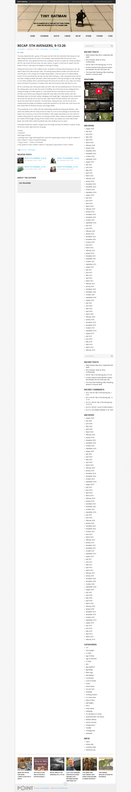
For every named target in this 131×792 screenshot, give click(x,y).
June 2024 (89, 200)
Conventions (90, 678)
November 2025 (91, 153)
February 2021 (90, 283)
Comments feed (91, 747)
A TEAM (88, 653)
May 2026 (89, 137)
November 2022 (91, 239)
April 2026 (89, 140)
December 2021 (91, 256)
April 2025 (89, 173)
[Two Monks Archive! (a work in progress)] (106, 764)
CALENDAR (44, 36)
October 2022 (90, 242)
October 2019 (90, 328)
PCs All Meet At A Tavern (94, 714)
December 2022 (91, 236)
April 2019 (89, 344)
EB (87, 392)
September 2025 (91, 159)
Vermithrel (89, 733)
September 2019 (91, 330)
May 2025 (89, 170)
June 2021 (89, 272)
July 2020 (89, 303)
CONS (110, 36)
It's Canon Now (91, 697)
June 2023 (89, 228)
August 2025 (90, 162)
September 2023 (91, 223)
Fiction (88, 683)
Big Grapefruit (90, 667)
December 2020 (91, 289)
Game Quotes (90, 686)
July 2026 (89, 131)
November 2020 (91, 292)
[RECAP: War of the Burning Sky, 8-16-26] (57, 764)
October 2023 (90, 220)
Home (32, 36)
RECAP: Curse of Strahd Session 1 (102, 407)
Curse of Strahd (91, 681)
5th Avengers (44, 49)
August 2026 (90, 129)
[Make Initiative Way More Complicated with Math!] (25, 764)
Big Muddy (89, 670)
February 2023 (90, 231)
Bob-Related (90, 675)
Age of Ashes (90, 656)
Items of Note (90, 700)
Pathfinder (89, 711)
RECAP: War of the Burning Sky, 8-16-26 (99, 64)
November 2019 (91, 325)
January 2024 (90, 212)
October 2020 (90, 295)
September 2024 (91, 192)
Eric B (87, 402)
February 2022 (90, 250)
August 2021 (90, 267)
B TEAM (88, 661)
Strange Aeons (90, 725)
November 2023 (91, 217)
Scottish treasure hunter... (103, 1)
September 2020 (91, 297)
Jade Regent (89, 703)
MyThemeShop (62, 788)
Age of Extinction (91, 659)
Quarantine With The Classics (95, 717)
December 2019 (91, 322)
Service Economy (91, 722)
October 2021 (90, 261)
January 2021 (90, 286)
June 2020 (89, 306)
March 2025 (89, 176)
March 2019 (89, 347)
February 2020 (90, 317)
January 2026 (90, 148)
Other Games (90, 708)
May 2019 (89, 342)
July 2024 (89, 198)
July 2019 (89, 336)
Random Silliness (91, 719)
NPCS (88, 706)
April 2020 (89, 311)
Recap (78, 36)
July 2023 (89, 225)
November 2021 (91, 259)
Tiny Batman (44, 788)
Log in (88, 741)
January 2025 (90, 181)
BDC (87, 664)
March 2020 (89, 314)
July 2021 (89, 270)
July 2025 (89, 164)
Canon (67, 36)
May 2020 (89, 308)
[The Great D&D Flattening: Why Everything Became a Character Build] (89, 764)
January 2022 (90, 253)
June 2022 (89, 245)
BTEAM (88, 36)
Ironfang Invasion (91, 694)
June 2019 (89, 339)
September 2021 (91, 264)
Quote (56, 36)
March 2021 (89, 281)
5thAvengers (32, 150)
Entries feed (89, 744)
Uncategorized (90, 730)
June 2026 (89, 134)
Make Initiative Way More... (38, 1)
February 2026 (90, 145)
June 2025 (89, 167)
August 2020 (90, 300)
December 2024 (91, 184)
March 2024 (89, 206)
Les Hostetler (21, 49)
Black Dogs (89, 672)
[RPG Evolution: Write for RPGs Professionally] (41, 764)
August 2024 (90, 195)
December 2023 (91, 214)
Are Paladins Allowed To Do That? (102, 410)
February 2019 (90, 350)
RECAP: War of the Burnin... (81, 1)
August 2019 (90, 333)
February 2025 (90, 178)
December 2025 (91, 151)
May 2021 (89, 275)
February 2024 (90, 209)
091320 (23, 150)
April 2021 (89, 278)
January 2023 (90, 234)
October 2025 (90, 156)
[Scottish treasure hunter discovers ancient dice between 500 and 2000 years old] (73, 764)
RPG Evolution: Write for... (60, 1)
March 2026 (89, 142)
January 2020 (90, 319)
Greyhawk (89, 692)
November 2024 (91, 187)
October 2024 (90, 189)
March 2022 (89, 247)
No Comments (54, 49)
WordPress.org (90, 750)
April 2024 (89, 203)
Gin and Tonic (90, 689)
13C (87, 647)
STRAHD (100, 36)
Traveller (88, 728)
